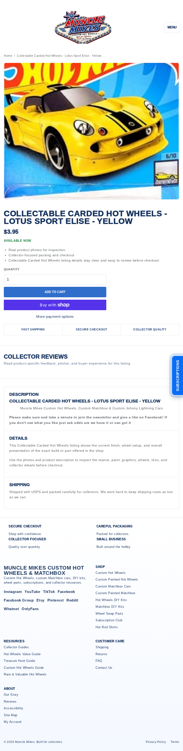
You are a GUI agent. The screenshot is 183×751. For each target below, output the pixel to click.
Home (8, 55)
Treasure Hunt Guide (19, 661)
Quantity (12, 269)
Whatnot (11, 609)
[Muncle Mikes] (82, 27)
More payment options (55, 316)
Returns (101, 654)
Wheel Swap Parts (109, 613)
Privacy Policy (156, 742)
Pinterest (55, 600)
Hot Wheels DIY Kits (111, 600)
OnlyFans (30, 609)
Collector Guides (16, 647)
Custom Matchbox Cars (113, 586)
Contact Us (104, 667)
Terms (175, 742)
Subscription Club (109, 620)
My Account (13, 722)
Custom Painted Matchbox (116, 593)
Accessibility (13, 708)
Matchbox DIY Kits (110, 606)
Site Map (10, 715)
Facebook (66, 592)
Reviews (10, 701)
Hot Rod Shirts (107, 627)
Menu (172, 27)
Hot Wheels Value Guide (22, 654)
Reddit (72, 600)
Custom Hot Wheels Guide (24, 667)
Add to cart (55, 292)
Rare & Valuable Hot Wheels (25, 674)
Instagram (13, 592)
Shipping (102, 647)
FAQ (99, 661)
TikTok (49, 592)
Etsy (40, 600)
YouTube (32, 592)
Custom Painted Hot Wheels (117, 579)
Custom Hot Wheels (111, 573)
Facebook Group (19, 600)
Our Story (11, 694)
